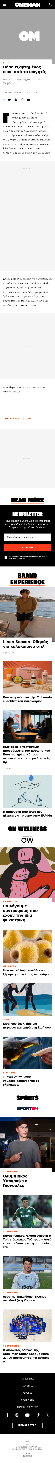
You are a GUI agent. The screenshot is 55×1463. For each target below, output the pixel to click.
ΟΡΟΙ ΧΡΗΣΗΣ (27, 1400)
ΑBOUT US (27, 1393)
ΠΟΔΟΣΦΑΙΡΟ (11, 1172)
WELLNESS (9, 966)
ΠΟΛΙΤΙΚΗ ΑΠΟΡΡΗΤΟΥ (27, 1407)
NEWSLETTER (27, 1425)
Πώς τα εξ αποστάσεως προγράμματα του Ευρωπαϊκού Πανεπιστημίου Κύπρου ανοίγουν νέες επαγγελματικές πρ (26, 754)
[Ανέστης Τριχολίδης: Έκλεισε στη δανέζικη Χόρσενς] (27, 1272)
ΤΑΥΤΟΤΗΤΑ (28, 1386)
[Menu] (4, 4)
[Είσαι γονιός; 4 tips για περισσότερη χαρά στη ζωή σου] (27, 999)
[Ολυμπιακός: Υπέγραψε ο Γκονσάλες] (27, 1144)
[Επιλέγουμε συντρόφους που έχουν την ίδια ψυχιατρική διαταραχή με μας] (27, 874)
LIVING (7, 1020)
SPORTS (27, 1098)
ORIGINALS (12, 418)
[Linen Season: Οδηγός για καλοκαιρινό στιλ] (27, 614)
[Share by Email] (28, 99)
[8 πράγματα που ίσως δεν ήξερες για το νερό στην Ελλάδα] (27, 791)
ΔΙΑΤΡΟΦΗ (9, 1073)
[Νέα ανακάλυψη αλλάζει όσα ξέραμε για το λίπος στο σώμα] (27, 946)
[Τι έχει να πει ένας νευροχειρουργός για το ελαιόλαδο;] (27, 1053)
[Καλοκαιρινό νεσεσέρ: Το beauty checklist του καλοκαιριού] (27, 677)
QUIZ (6, 63)
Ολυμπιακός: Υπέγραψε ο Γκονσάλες (16, 1181)
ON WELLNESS (27, 829)
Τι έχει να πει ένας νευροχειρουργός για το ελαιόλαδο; (21, 1081)
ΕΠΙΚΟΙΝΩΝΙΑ (27, 1379)
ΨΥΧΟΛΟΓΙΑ (10, 901)
